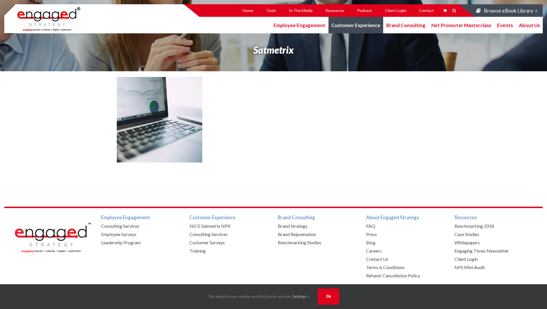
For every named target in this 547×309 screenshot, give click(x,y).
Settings (300, 296)
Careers (373, 250)
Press (371, 234)
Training (197, 250)
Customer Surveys (207, 242)
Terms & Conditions (385, 267)
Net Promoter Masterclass (461, 25)
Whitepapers (467, 242)
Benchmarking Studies (299, 242)
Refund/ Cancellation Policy (393, 275)
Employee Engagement (299, 25)
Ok (328, 296)
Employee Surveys (118, 234)
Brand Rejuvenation (297, 234)
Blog (370, 242)
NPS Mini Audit (469, 267)
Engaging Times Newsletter (481, 250)
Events (505, 25)
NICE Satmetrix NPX (209, 226)
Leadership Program (121, 242)
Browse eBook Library (508, 10)
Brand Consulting (405, 25)
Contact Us (377, 259)
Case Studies (466, 234)
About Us (529, 25)
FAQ (370, 226)
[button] (454, 10)
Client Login (466, 259)
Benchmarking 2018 (474, 226)
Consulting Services (120, 226)
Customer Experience (355, 25)
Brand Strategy (292, 226)
